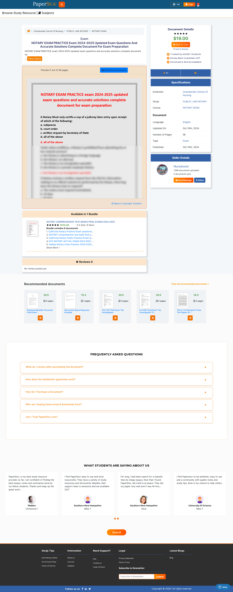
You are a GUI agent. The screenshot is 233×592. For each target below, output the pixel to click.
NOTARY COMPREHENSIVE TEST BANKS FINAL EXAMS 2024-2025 (80, 221)
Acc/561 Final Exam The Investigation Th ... (150, 311)
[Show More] (34, 58)
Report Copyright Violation (127, 203)
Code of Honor (99, 567)
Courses (70, 562)
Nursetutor (181, 166)
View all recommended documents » (190, 284)
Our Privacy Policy (49, 562)
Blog (171, 557)
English (187, 122)
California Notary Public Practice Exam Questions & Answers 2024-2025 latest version (93, 238)
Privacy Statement (126, 558)
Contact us (97, 563)
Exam (186, 140)
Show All (116, 532)
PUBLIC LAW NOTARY (77, 31)
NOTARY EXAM (99, 31)
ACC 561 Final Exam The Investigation (113, 311)
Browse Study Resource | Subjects (28, 13)
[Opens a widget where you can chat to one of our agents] (222, 587)
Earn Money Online (49, 557)
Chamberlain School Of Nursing (48, 31)
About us (71, 557)
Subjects (70, 566)
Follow (200, 180)
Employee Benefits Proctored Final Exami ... (40, 311)
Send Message (184, 180)
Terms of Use (124, 562)
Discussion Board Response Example (76, 311)
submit (160, 576)
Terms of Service (48, 566)
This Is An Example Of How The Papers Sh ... (189, 311)
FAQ (94, 559)
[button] (189, 4)
